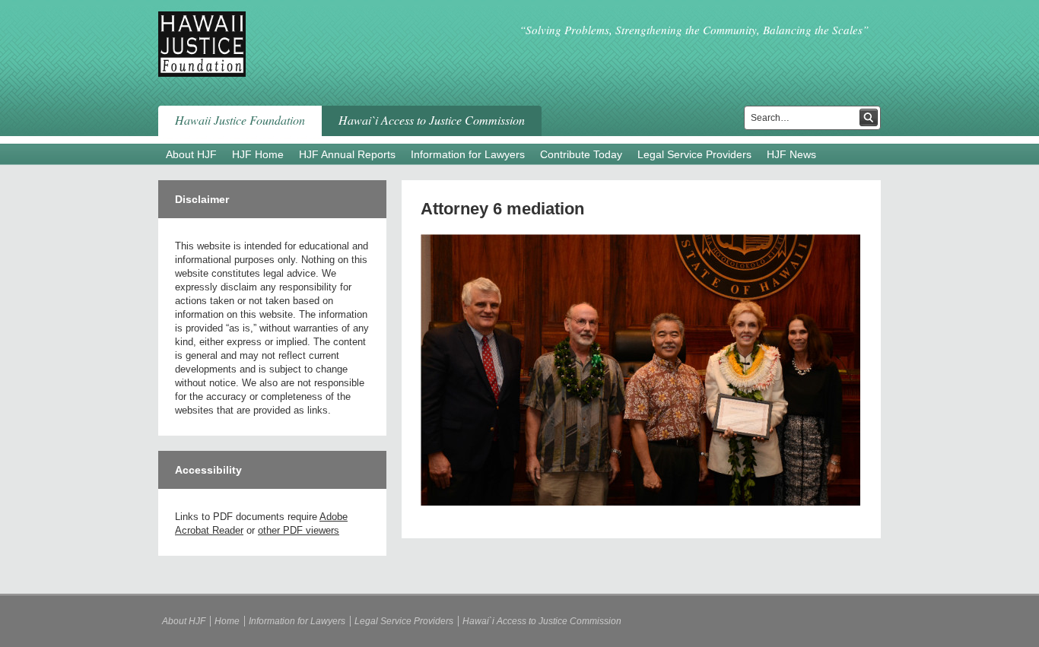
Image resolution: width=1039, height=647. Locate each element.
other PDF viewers (298, 530)
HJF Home (258, 154)
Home (227, 621)
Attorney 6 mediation (502, 208)
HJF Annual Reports (347, 154)
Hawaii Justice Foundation (240, 120)
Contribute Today (581, 154)
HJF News (791, 154)
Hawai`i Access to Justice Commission (431, 120)
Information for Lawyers (468, 154)
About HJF (191, 154)
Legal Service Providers (694, 154)
